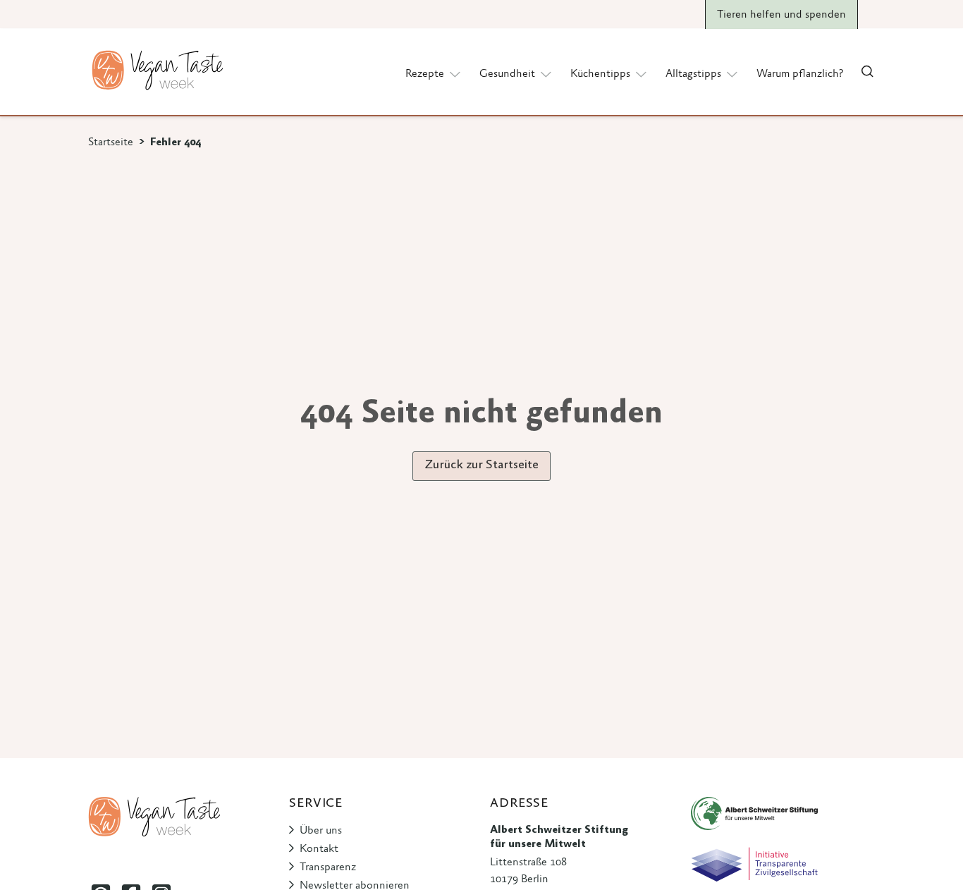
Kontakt (319, 849)
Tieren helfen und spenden (781, 14)
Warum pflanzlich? (799, 74)
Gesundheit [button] (507, 74)
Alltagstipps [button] (693, 74)
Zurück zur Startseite (481, 465)
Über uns (321, 830)
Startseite (110, 142)
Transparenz (328, 867)
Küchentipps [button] (600, 74)
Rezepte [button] (424, 74)
